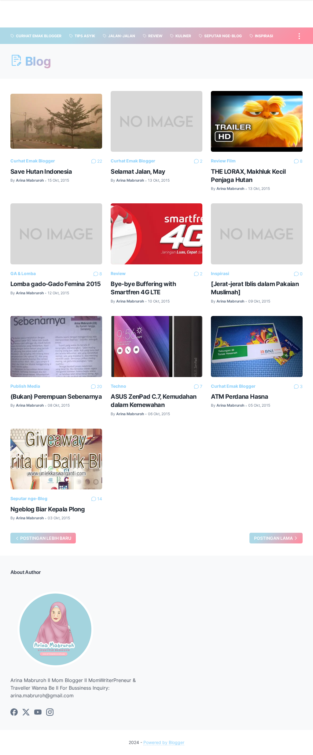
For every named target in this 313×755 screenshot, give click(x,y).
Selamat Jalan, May (138, 171)
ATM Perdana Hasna (239, 396)
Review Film (223, 160)
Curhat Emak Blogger (32, 160)
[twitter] (26, 713)
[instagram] (49, 713)
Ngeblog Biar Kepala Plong (47, 509)
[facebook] (14, 713)
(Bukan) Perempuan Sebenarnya (56, 396)
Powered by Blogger (163, 742)
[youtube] (38, 713)
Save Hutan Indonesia (41, 171)
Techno (118, 386)
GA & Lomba (23, 273)
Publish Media (25, 386)
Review (118, 273)
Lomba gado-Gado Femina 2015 (55, 284)
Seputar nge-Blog (28, 498)
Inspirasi (220, 273)
